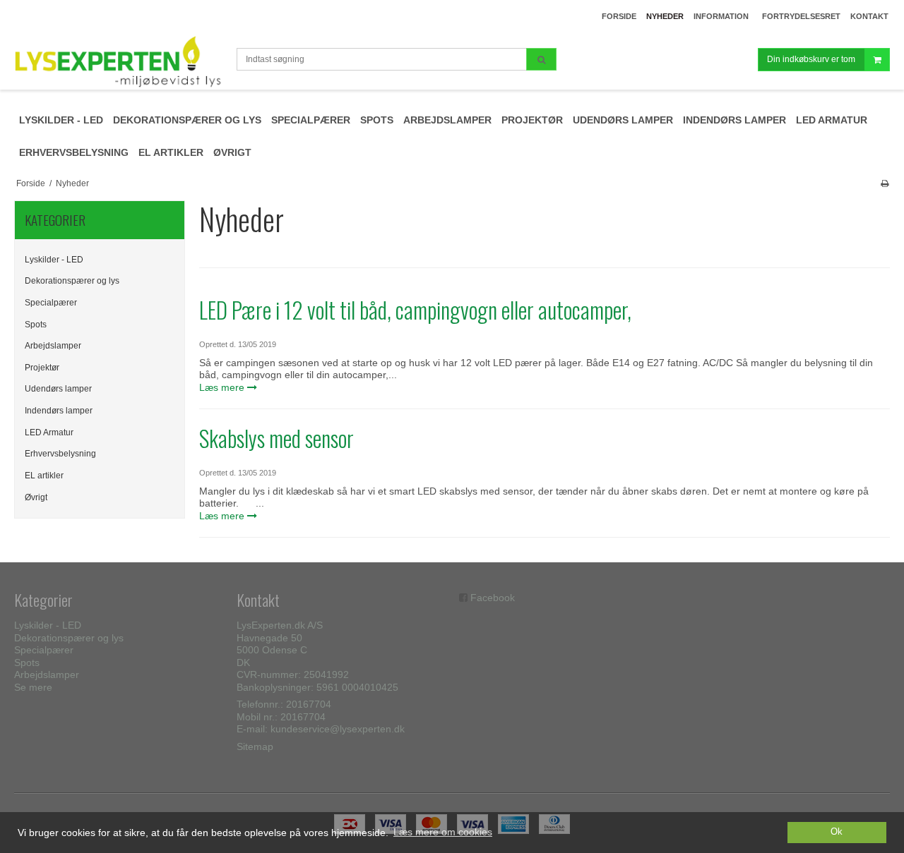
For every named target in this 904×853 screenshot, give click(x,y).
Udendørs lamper (58, 389)
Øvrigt (36, 497)
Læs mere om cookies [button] (442, 831)
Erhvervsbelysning (60, 454)
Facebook (492, 597)
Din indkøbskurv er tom (811, 59)
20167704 (308, 704)
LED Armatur (49, 432)
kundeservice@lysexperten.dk (337, 728)
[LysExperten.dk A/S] (118, 62)
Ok (837, 832)
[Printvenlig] (884, 183)
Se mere (33, 687)
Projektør (42, 368)
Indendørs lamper (59, 411)
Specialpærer (51, 303)
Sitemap (255, 746)
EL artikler (44, 475)
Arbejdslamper (53, 346)
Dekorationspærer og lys (72, 281)
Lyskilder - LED (54, 260)
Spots (36, 324)
